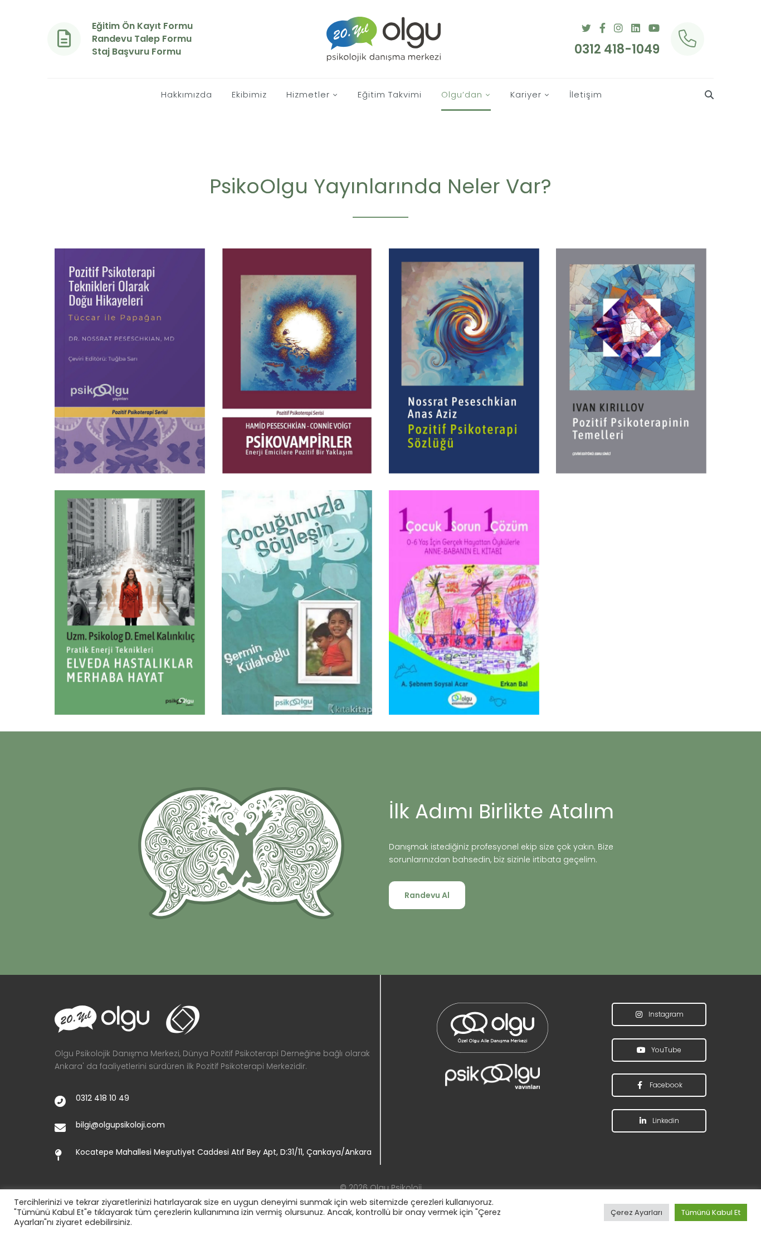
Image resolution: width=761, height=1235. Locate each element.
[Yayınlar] (492, 1028)
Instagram (665, 1014)
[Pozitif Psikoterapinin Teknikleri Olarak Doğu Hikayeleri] (130, 360)
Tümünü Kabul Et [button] (710, 1212)
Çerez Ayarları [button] (636, 1212)
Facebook (665, 1085)
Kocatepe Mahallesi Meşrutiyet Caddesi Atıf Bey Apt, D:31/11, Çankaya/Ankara (224, 1152)
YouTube (665, 1050)
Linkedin (665, 1120)
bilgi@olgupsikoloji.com (120, 1124)
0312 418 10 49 (102, 1098)
